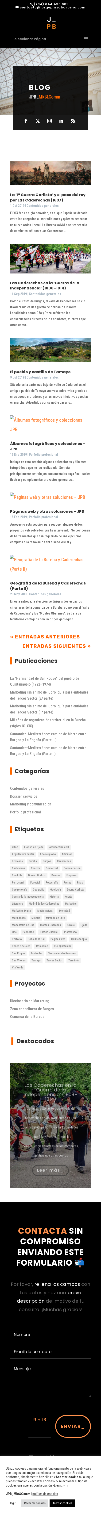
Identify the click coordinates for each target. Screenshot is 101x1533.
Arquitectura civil (59, 847)
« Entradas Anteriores (45, 637)
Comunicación (72, 868)
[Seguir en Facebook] (25, 121)
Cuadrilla (17, 875)
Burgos (47, 861)
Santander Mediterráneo (62, 953)
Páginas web (57, 939)
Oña (14, 932)
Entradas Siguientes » (57, 646)
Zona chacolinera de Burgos (32, 1009)
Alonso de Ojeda (33, 847)
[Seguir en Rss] (73, 121)
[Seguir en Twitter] (37, 121)
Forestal (35, 882)
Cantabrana (18, 868)
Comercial (52, 868)
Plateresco (70, 932)
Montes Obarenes (50, 925)
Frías (80, 882)
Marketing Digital (21, 910)
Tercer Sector (54, 960)
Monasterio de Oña (23, 925)
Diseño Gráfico (37, 875)
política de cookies (45, 1494)
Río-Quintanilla (62, 946)
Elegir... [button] (13, 1503)
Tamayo (36, 960)
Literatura (17, 903)
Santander (36, 953)
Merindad (64, 910)
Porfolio (17, 939)
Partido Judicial (49, 932)
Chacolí (35, 868)
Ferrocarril (18, 882)
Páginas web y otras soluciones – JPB (47, 511)
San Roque (18, 953)
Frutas (67, 882)
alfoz (15, 847)
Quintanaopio (79, 939)
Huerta (68, 896)
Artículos (67, 854)
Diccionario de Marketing (29, 1001)
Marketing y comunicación (30, 804)
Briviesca (17, 861)
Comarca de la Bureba (27, 1016)
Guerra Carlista (75, 889)
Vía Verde (17, 967)
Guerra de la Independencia (28, 896)
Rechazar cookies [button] (35, 1503)
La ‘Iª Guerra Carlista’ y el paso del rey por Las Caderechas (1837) (47, 197)
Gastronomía (19, 889)
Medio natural (45, 910)
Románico (42, 946)
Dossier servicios (23, 796)
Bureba (33, 861)
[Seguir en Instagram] (49, 121)
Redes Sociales (21, 946)
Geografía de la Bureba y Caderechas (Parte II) (48, 586)
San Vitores (19, 960)
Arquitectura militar (23, 854)
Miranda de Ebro (55, 918)
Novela (71, 925)
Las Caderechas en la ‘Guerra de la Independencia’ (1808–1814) (44, 285)
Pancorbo (28, 932)
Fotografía (52, 882)
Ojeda (84, 925)
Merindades (19, 918)
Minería (35, 918)
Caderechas (64, 861)
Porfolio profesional (43, 454)
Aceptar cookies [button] (62, 1503)
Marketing (71, 903)
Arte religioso (48, 854)
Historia (54, 896)
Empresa (71, 875)
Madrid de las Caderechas (44, 903)
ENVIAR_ (73, 1426)
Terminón (73, 960)
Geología (55, 889)
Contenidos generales (43, 206)
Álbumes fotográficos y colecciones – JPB (47, 446)
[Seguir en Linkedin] (61, 121)
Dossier (56, 875)
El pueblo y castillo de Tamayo (40, 372)
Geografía (38, 889)
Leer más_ (50, 1166)
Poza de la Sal (36, 939)
